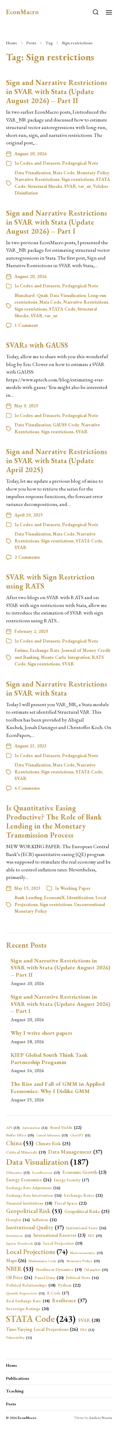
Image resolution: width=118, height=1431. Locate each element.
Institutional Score (86, 1227)
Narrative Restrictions (37, 179)
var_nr (84, 186)
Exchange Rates (83, 1195)
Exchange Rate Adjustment (33, 1187)
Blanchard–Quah (31, 295)
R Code (58, 1293)
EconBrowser (46, 1172)
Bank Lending (28, 897)
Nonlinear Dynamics (59, 1269)
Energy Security (71, 1180)
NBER (19, 1269)
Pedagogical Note (80, 163)
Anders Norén (100, 1417)
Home (11, 43)
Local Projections (36, 1251)
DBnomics (18, 1172)
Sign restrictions (77, 43)
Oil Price (19, 1278)
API (13, 1127)
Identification (80, 897)
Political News (82, 1277)
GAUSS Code (66, 425)
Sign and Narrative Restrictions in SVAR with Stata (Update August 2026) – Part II (56, 91)
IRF (95, 1235)
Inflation (44, 1219)
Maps (16, 1260)
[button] (95, 12)
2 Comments (27, 557)
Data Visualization (33, 172)
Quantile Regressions (25, 1293)
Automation (35, 1128)
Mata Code (64, 172)
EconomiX (54, 897)
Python (69, 1285)
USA (87, 1330)
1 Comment (26, 325)
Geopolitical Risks (86, 1211)
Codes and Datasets (40, 163)
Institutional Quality (35, 1227)
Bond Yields (65, 1127)
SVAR (70, 186)
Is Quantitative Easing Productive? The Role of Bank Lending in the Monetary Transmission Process (54, 821)
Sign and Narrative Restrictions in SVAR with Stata (56, 688)
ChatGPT (80, 1135)
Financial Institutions (29, 1203)
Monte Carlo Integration (65, 657)
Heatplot (18, 1219)
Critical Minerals (26, 1152)
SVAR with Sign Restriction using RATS (50, 581)
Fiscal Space (70, 1203)
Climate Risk (53, 1144)
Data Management (75, 1151)
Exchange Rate (45, 650)
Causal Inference (52, 1135)
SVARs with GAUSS (37, 345)
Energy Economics (28, 1180)
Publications (17, 1378)
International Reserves (59, 1235)
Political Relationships (30, 1285)
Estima (21, 650)
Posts (31, 43)
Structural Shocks (45, 186)
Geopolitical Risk (34, 1211)
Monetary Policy (93, 172)
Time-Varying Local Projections (42, 1329)
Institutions (18, 1236)
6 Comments (27, 788)
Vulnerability (19, 1337)
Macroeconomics (86, 1252)
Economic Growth (84, 1172)
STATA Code (62, 309)
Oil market (96, 1269)
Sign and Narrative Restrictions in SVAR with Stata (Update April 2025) (56, 460)
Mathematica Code (46, 1261)
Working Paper (75, 888)
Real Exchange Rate (28, 1300)
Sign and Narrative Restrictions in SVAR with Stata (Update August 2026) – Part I (56, 222)
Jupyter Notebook (23, 1243)
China (19, 1143)
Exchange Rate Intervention (33, 1195)
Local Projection (62, 1243)
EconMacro (22, 12)
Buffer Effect (20, 1135)
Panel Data (49, 1277)
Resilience (69, 1300)
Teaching (15, 1391)
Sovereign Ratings (27, 1308)
